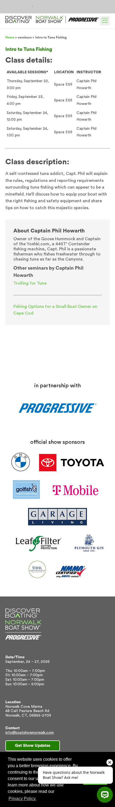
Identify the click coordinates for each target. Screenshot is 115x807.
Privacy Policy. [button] (22, 798)
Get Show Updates (32, 746)
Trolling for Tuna (30, 283)
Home (9, 37)
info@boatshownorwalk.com (29, 733)
